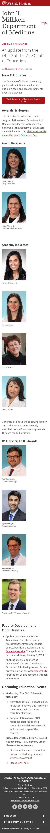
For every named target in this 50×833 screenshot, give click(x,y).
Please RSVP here (19, 762)
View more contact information (25, 800)
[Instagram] (19, 806)
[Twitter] (30, 806)
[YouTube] (35, 806)
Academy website (15, 651)
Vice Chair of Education (15, 44)
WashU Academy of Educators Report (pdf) (23, 100)
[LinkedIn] (25, 806)
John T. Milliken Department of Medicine (19, 23)
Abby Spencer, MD (10, 69)
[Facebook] (14, 806)
